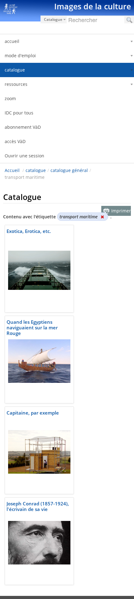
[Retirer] (102, 217)
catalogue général (69, 170)
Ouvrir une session (24, 156)
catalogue (36, 170)
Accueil (12, 170)
